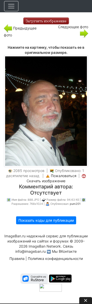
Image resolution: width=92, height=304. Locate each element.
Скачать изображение (46, 181)
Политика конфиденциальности (55, 258)
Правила (17, 258)
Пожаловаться (63, 176)
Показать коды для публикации (46, 220)
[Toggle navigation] (11, 6)
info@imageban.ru (30, 251)
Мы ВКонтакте (64, 251)
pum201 (75, 204)
